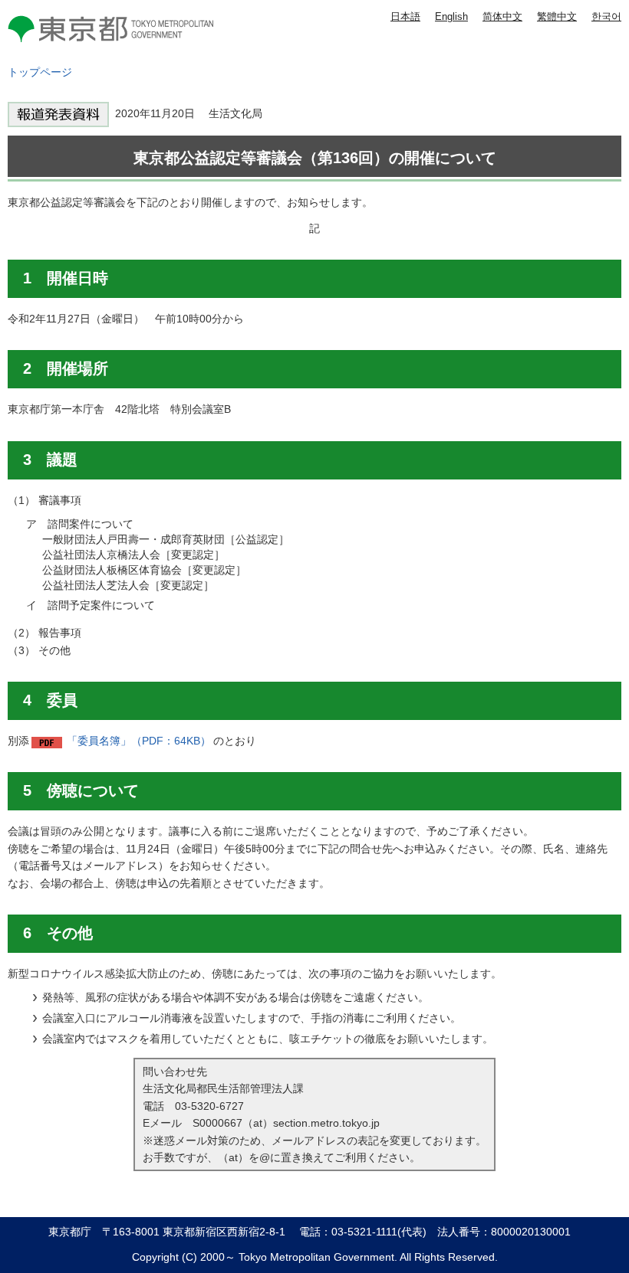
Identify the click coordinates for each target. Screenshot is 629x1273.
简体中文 (502, 16)
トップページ (40, 72)
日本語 (405, 16)
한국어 (606, 16)
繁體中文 (557, 16)
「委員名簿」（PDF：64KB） (139, 741)
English (451, 16)
